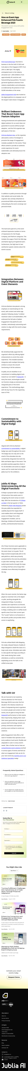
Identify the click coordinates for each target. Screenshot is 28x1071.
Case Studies (6, 31)
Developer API (5, 1047)
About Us (4, 1016)
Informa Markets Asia (8, 135)
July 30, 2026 (11, 929)
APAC (23, 34)
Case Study (6, 34)
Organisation (7, 840)
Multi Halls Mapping (15, 506)
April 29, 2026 (12, 955)
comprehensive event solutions (11, 748)
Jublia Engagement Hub (8, 94)
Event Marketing (15, 34)
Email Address (7, 834)
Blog (3, 1043)
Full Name (6, 829)
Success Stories (5, 1018)
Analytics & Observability (7, 1033)
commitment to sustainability (10, 448)
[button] (22, 2)
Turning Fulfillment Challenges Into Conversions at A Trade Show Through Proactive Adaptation (13, 890)
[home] (10, 2)
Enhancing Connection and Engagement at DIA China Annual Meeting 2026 (11, 918)
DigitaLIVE (20, 377)
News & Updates (5, 1045)
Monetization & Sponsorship (8, 1036)
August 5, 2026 (12, 899)
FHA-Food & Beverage (8, 62)
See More (14, 870)
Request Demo (14, 977)
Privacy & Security (6, 1020)
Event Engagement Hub (7, 1029)
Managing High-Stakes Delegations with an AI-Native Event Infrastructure (12, 948)
